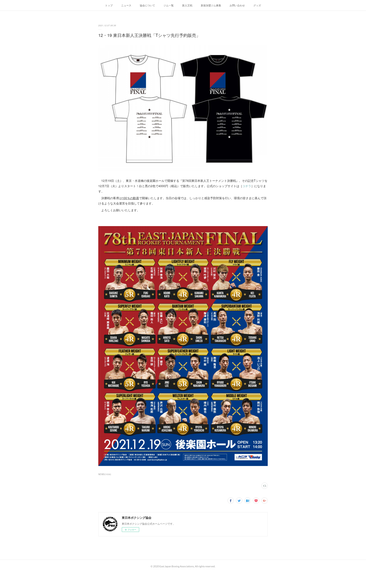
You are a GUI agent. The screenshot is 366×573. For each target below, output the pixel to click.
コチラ (246, 186)
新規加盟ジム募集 (211, 5)
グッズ (257, 5)
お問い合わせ (237, 5)
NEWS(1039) (104, 474)
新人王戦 (187, 5)
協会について (147, 5)
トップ (109, 5)
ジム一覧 (169, 5)
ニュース (126, 5)
